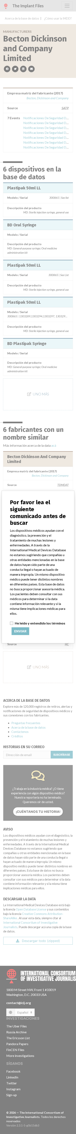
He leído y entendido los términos (40, 623)
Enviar (20, 631)
